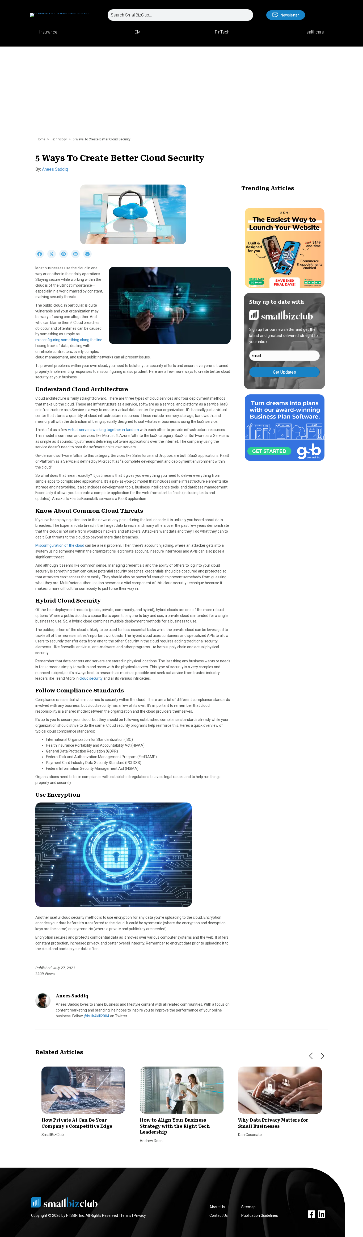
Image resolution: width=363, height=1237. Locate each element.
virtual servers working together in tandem (103, 430)
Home (41, 139)
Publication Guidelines (259, 1215)
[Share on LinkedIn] (77, 257)
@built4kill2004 (96, 1016)
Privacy (140, 1215)
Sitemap (248, 1207)
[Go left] (311, 1056)
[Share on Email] (88, 257)
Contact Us (218, 1215)
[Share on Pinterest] (65, 257)
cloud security (91, 678)
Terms (125, 1215)
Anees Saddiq (55, 169)
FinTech (222, 32)
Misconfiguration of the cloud (59, 545)
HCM (136, 32)
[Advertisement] (181, 94)
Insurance (48, 32)
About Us (217, 1207)
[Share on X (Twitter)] (53, 257)
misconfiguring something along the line (68, 340)
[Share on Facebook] (41, 257)
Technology (59, 139)
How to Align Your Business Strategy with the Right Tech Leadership (175, 1126)
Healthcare (314, 32)
